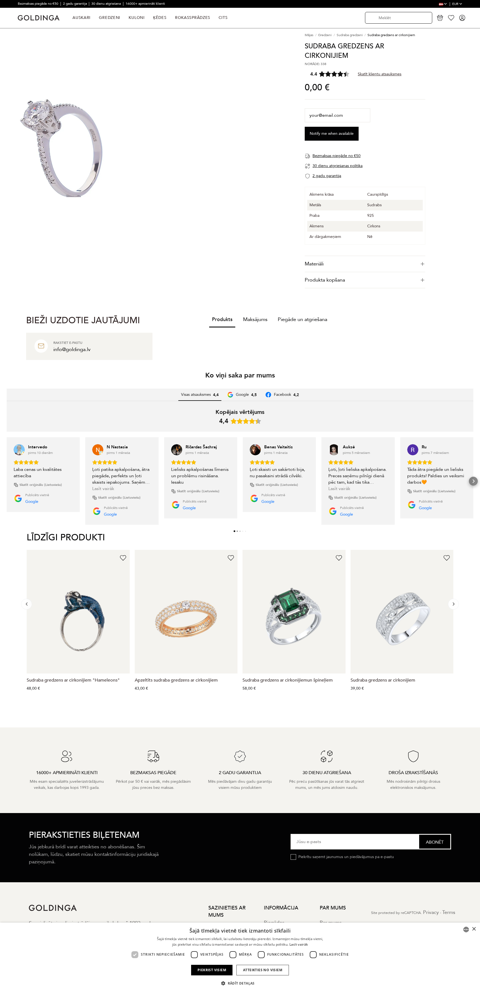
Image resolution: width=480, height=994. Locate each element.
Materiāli (314, 263)
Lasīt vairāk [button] (103, 489)
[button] (6, 481)
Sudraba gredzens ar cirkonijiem (383, 680)
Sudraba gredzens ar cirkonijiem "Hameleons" (73, 680)
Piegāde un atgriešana (302, 319)
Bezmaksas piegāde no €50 (38, 3)
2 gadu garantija (75, 3)
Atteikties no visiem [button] (262, 970)
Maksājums (255, 319)
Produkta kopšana (325, 280)
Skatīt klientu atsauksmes (379, 74)
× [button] (474, 929)
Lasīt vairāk (298, 944)
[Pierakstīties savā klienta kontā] (462, 17)
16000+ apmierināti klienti (145, 3)
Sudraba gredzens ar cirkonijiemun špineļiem (287, 680)
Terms (448, 912)
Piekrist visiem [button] (212, 970)
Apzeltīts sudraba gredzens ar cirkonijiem (176, 680)
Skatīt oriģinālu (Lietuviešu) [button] (40, 485)
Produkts (222, 319)
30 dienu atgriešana (106, 3)
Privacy (431, 912)
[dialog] (240, 958)
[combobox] (466, 929)
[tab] (365, 264)
